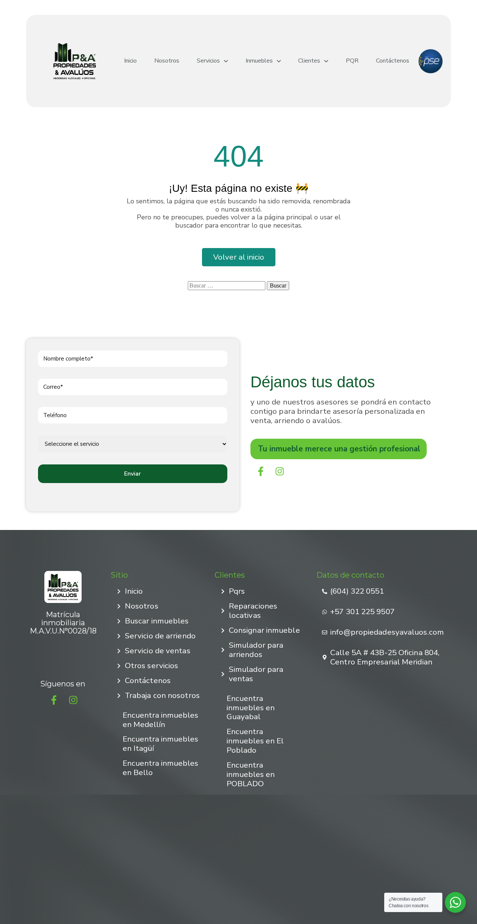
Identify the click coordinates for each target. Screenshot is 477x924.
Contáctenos (392, 61)
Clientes (309, 61)
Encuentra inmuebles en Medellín (160, 720)
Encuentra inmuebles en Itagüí (160, 743)
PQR (352, 61)
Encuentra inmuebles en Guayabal (251, 707)
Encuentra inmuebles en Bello (160, 768)
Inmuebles (259, 61)
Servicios (208, 61)
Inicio (130, 61)
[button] (212, 61)
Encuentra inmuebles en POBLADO (251, 774)
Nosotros (166, 61)
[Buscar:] (226, 285)
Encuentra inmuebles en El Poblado (255, 740)
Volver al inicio (238, 257)
